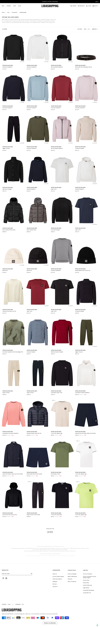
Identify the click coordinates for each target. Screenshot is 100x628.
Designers (55, 581)
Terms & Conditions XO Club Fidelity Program (89, 577)
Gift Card (55, 584)
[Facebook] (3, 578)
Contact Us (55, 586)
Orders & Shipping (72, 574)
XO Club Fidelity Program (58, 576)
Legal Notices (86, 587)
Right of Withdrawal (72, 576)
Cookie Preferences (87, 585)
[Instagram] (6, 578)
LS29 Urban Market (57, 579)
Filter (5, 29)
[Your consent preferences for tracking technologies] (97, 625)
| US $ (6, 604)
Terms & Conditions (87, 574)
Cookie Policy (86, 582)
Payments (70, 579)
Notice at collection (50, 623)
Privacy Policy (86, 580)
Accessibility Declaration (88, 590)
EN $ (97, 1)
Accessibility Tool (87, 592)
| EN (19, 604)
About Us (55, 574)
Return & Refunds (72, 581)
